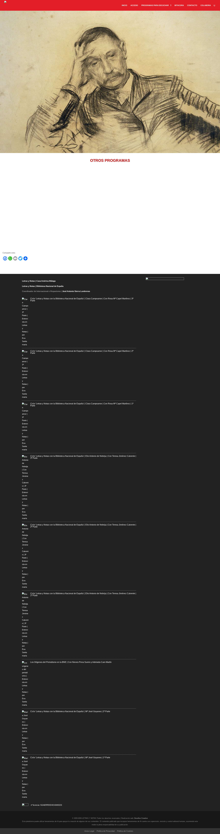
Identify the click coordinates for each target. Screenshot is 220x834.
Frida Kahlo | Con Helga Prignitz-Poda (23, 178)
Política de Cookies (125, 831)
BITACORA (179, 5)
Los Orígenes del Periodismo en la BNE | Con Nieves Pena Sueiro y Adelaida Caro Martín (71, 662)
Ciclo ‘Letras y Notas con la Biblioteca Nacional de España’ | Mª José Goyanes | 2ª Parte (70, 711)
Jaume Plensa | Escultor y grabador (22, 202)
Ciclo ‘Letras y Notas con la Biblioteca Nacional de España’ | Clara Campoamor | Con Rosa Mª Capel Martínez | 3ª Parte (81, 300)
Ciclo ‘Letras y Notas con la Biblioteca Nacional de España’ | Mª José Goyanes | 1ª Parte (70, 757)
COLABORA (206, 5)
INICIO (124, 5)
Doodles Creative (141, 818)
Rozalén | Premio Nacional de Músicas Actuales (28, 229)
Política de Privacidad (106, 831)
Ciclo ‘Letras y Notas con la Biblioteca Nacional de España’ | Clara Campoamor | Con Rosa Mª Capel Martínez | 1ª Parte (81, 405)
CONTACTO (192, 5)
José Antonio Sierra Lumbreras (76, 291)
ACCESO (134, 5)
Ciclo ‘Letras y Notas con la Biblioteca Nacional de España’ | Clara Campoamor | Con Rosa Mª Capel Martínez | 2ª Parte (81, 352)
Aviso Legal (89, 831)
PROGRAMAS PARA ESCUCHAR (155, 5)
